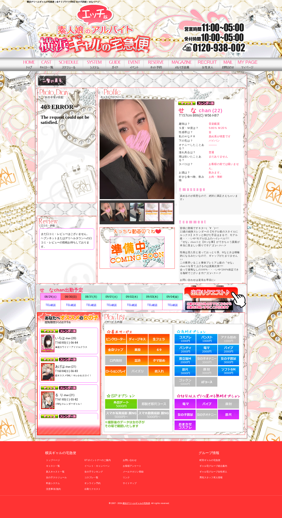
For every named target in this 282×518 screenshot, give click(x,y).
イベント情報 (133, 64)
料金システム (94, 64)
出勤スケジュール (69, 64)
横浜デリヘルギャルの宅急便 (136, 503)
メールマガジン (181, 64)
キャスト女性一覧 (46, 64)
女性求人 (207, 64)
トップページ (29, 64)
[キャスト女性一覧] (52, 85)
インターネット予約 (155, 64)
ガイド (115, 64)
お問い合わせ (227, 64)
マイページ (247, 64)
